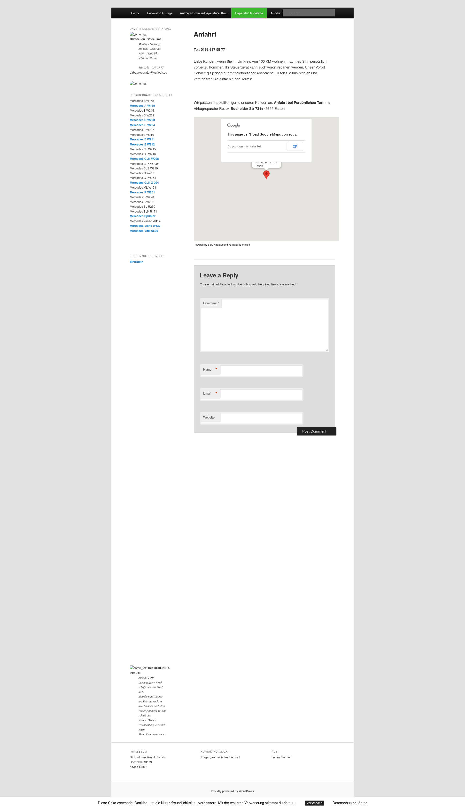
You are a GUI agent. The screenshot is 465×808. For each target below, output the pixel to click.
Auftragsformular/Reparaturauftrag (203, 13)
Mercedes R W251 (142, 192)
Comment (211, 303)
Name (210, 369)
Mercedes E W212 (142, 144)
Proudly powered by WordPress (232, 791)
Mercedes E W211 (142, 139)
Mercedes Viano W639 (145, 225)
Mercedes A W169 (142, 105)
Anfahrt (276, 13)
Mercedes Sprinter (142, 216)
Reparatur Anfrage (159, 13)
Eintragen (136, 261)
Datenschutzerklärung (350, 802)
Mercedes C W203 (142, 120)
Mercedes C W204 (142, 125)
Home (135, 13)
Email (210, 393)
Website (209, 417)
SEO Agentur (215, 244)
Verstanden (314, 803)
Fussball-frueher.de (239, 244)
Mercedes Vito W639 (144, 231)
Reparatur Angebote (249, 13)
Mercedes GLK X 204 (144, 182)
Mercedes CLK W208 (144, 158)
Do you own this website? (244, 146)
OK (295, 146)
